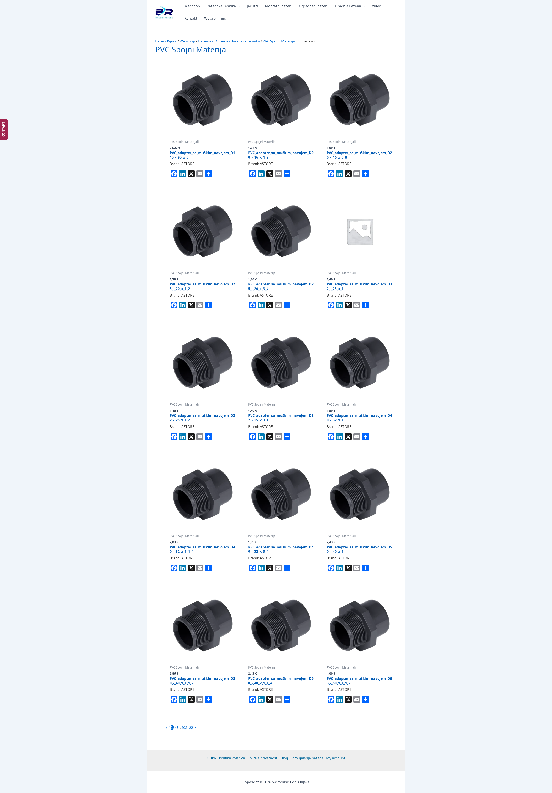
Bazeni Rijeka (166, 41)
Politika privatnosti (263, 758)
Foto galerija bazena (307, 758)
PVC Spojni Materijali (279, 41)
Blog (284, 758)
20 (183, 727)
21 (187, 727)
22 (191, 727)
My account (335, 758)
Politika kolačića (232, 758)
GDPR (211, 758)
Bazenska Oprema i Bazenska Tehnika (229, 41)
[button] (238, 6)
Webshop (187, 41)
